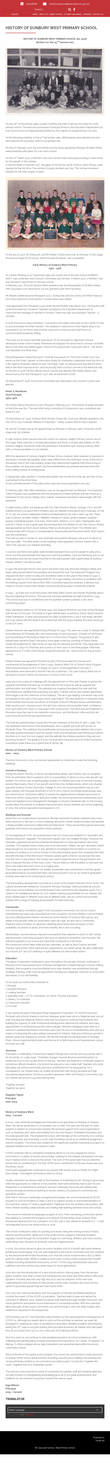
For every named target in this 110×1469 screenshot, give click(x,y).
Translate (29, 1414)
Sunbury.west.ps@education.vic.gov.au (69, 4)
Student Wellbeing (72, 14)
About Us (43, 14)
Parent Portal (56, 14)
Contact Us (98, 14)
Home (35, 14)
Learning (87, 14)
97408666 (31, 4)
